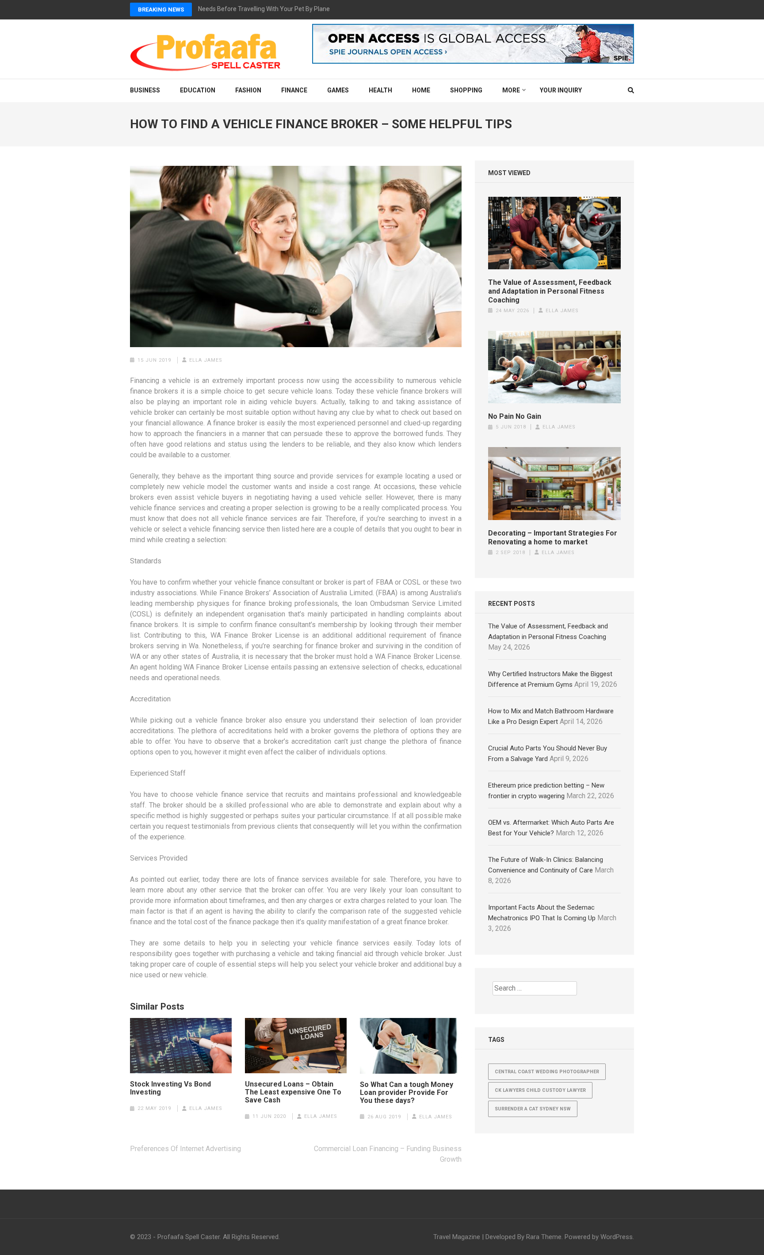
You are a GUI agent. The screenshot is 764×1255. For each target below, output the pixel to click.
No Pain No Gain (514, 416)
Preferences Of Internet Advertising (185, 1148)
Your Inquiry (561, 90)
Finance (294, 90)
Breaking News (161, 9)
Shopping (466, 90)
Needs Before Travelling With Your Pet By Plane (264, 8)
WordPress (616, 1237)
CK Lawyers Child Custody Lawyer (540, 1090)
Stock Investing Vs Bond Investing (170, 1088)
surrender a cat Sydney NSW (533, 1109)
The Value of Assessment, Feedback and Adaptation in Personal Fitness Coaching (549, 291)
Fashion (248, 90)
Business (145, 90)
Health (380, 90)
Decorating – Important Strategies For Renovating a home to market (552, 537)
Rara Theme (544, 1237)
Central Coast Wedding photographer (547, 1072)
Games (338, 90)
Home (421, 90)
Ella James (205, 360)
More (511, 90)
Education (197, 90)
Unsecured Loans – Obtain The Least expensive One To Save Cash (293, 1092)
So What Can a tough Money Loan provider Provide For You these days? (406, 1093)
